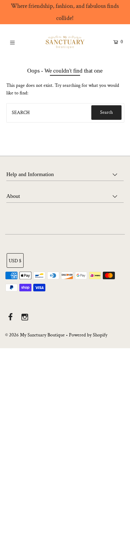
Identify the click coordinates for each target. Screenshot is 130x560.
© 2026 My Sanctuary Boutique (35, 335)
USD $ (15, 261)
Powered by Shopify (88, 335)
